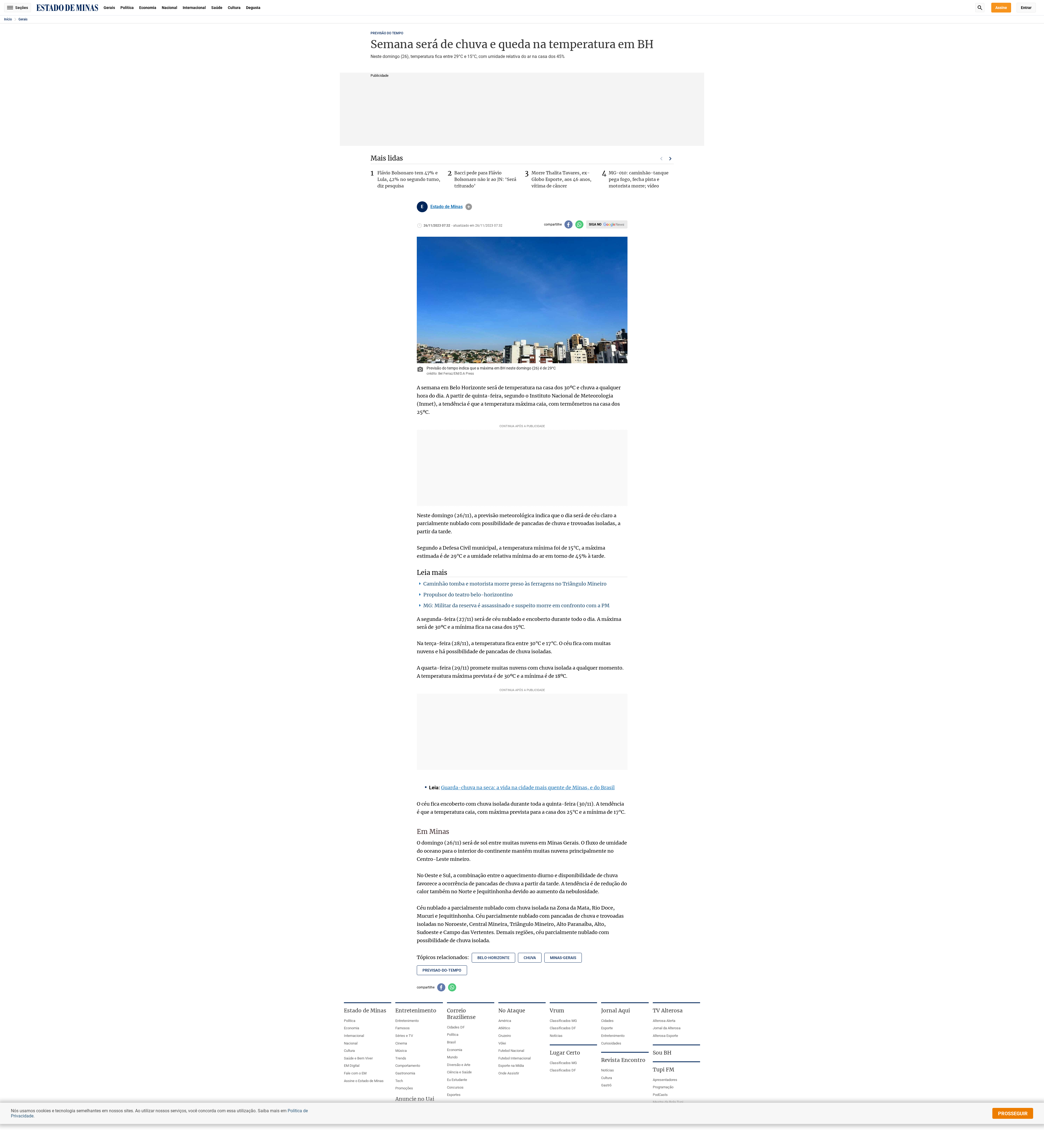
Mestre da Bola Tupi (668, 1102)
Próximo (670, 158)
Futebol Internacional (514, 1058)
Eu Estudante (457, 1080)
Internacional (194, 7)
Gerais (109, 7)
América (504, 1021)
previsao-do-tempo (441, 970)
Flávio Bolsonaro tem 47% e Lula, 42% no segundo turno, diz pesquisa (408, 179)
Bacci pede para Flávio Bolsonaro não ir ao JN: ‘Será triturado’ (485, 179)
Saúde (216, 7)
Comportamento (407, 1066)
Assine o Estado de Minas (364, 1081)
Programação (663, 1087)
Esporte (607, 1028)
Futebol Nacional (511, 1051)
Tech (399, 1081)
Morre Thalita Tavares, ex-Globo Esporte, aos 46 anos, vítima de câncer (561, 179)
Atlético (504, 1028)
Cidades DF (456, 1027)
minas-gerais (563, 958)
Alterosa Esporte (665, 1036)
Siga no (595, 224)
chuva (530, 958)
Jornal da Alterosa (667, 1028)
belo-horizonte (493, 958)
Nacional (169, 7)
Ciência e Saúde (459, 1072)
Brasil (451, 1042)
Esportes (454, 1095)
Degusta (253, 7)
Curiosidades (611, 1043)
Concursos (455, 1087)
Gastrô (606, 1085)
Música (401, 1051)
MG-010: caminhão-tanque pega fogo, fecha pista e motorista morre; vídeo (639, 179)
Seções (21, 7)
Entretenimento (407, 1021)
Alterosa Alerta (664, 1021)
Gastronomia (405, 1073)
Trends (400, 1058)
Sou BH (662, 1052)
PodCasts (660, 1095)
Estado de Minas (446, 207)
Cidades (607, 1021)
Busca (979, 7)
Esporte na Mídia (511, 1066)
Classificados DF (563, 1028)
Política (127, 7)
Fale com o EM (355, 1073)
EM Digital (351, 1066)
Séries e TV (404, 1036)
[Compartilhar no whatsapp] (579, 224)
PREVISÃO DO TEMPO (387, 33)
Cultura (234, 7)
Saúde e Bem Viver (358, 1058)
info (468, 207)
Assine (1001, 7)
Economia (147, 7)
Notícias (556, 1036)
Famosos (402, 1028)
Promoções (404, 1088)
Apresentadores (665, 1080)
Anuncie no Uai (414, 1099)
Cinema (401, 1043)
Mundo (452, 1057)
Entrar (1026, 7)
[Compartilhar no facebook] (568, 224)
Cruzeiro (504, 1036)
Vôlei (502, 1043)
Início (8, 19)
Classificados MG (563, 1021)
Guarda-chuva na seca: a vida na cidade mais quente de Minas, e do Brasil (528, 787)
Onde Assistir (508, 1073)
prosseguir (1013, 1113)
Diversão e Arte (458, 1065)
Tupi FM (663, 1069)
